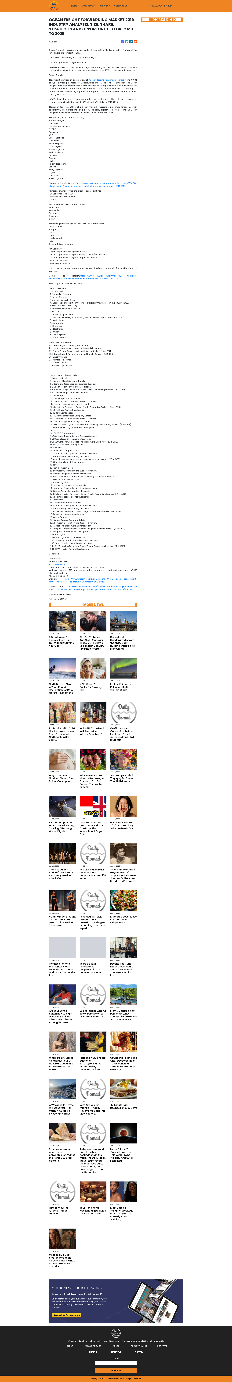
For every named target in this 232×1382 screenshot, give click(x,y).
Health (93, 1352)
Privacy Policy (93, 1345)
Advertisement (139, 1345)
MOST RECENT (88, 5)
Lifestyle (116, 1352)
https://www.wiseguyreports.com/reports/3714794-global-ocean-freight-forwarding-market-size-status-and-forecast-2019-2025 (93, 277)
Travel (139, 1352)
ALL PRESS (105, 5)
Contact (162, 1345)
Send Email (60, 564)
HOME (74, 5)
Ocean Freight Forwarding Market (107, 80)
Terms (70, 1345)
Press (116, 1345)
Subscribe (116, 1370)
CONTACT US (120, 5)
